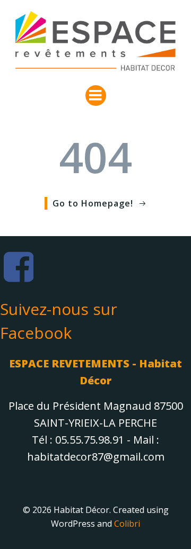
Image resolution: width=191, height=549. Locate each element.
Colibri (127, 523)
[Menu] (95, 95)
